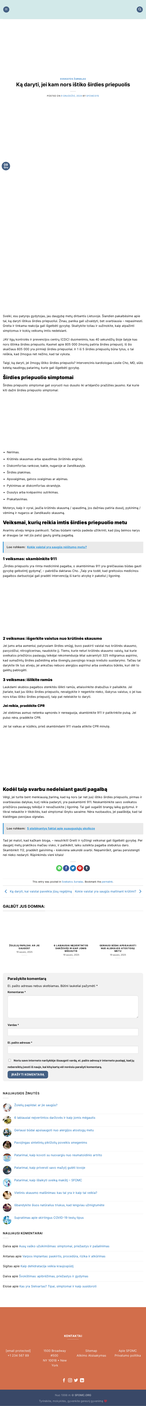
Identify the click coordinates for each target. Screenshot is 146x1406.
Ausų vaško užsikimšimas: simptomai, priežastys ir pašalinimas (64, 1246)
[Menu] (6, 9)
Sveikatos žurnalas (73, 79)
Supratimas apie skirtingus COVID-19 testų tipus (49, 1217)
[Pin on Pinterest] (80, 868)
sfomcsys (92, 95)
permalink (107, 881)
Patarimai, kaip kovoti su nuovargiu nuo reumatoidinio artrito (58, 1155)
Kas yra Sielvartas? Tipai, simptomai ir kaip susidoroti (58, 1286)
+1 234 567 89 (18, 1355)
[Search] (140, 9)
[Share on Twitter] (73, 868)
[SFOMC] (73, 9)
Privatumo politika (128, 1355)
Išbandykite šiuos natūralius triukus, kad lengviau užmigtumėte (59, 1205)
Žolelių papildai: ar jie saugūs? (24, 947)
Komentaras (17, 992)
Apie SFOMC (128, 1351)
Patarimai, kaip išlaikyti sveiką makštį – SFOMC (48, 1180)
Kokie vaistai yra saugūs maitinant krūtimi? (106, 891)
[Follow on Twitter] (76, 1380)
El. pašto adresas (20, 1042)
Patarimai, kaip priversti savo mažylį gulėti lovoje (49, 1167)
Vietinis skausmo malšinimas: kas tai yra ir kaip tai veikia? (55, 1193)
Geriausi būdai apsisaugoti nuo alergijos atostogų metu (118, 948)
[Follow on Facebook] (64, 1380)
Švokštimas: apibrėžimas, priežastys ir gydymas (53, 1276)
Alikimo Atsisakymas (91, 1355)
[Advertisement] (73, 51)
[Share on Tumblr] (87, 868)
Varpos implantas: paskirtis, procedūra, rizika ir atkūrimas (63, 1256)
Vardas (13, 1025)
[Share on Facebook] (66, 868)
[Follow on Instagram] (70, 1380)
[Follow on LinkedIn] (82, 1380)
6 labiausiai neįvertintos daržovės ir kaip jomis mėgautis (71, 948)
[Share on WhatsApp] (59, 868)
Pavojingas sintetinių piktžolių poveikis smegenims (50, 1142)
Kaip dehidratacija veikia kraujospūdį (47, 1266)
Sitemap (91, 1351)
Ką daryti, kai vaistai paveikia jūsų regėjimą (40, 891)
